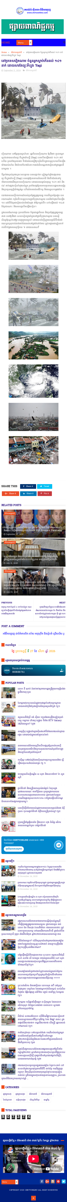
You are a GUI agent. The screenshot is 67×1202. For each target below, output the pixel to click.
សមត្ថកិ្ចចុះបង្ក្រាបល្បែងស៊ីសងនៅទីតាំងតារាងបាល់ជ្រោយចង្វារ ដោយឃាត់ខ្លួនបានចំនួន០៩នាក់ (41, 733)
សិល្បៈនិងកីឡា (35, 1100)
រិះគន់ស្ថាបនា (7, 1100)
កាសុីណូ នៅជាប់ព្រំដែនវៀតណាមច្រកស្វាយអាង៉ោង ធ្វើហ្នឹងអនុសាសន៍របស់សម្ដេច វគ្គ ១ (41, 761)
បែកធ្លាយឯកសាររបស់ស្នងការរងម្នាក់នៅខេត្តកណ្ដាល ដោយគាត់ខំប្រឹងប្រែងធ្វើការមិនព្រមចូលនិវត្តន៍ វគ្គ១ (39, 704)
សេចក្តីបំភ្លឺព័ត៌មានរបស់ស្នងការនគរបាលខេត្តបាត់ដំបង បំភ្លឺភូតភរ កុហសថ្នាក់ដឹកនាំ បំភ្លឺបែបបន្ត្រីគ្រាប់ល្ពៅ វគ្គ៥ (41, 809)
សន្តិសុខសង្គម (21, 1100)
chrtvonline (31, 1190)
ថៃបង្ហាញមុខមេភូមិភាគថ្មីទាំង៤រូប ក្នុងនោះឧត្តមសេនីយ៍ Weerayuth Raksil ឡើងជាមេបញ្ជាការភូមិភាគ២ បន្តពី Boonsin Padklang (33, 529)
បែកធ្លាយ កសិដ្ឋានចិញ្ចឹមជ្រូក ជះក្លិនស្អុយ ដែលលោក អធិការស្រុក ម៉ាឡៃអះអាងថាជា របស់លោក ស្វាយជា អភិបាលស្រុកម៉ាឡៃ (39, 1005)
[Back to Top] (33, 1198)
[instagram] (53, 1181)
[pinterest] (58, 1181)
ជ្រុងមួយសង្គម (20, 1094)
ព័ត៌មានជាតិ (33, 1094)
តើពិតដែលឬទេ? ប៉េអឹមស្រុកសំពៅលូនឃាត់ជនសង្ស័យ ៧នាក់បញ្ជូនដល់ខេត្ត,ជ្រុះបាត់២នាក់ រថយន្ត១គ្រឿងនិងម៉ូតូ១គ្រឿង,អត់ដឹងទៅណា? (40, 944)
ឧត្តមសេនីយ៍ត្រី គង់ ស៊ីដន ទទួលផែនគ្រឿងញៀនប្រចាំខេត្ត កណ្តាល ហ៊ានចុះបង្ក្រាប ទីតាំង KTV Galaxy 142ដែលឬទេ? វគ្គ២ (40, 721)
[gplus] (47, 1181)
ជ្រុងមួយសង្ (7, 1094)
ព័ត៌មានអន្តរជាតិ (16, 52)
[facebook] (42, 1181)
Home (5, 43)
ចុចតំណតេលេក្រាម (14, 849)
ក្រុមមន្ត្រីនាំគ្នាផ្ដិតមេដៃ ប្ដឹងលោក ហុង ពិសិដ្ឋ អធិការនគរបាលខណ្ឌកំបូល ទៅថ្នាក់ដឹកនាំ (39, 824)
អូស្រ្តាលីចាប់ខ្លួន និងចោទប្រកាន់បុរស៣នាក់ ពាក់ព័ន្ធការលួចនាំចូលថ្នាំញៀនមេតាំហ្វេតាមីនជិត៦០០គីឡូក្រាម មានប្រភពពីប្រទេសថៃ (31, 558)
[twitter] (64, 1181)
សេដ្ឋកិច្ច (46, 1100)
